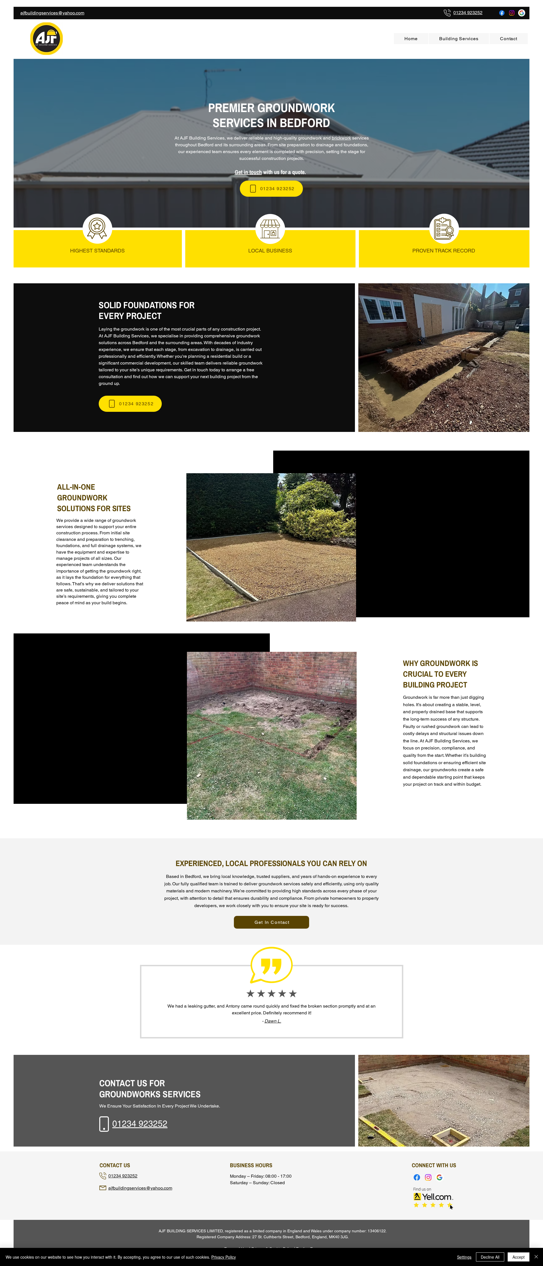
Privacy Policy (223, 1257)
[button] (459, 38)
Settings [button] (464, 1257)
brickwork (341, 138)
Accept (518, 1257)
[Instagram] (511, 12)
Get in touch (248, 172)
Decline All (490, 1257)
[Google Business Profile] (521, 12)
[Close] (536, 1256)
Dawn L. (272, 1021)
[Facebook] (501, 12)
